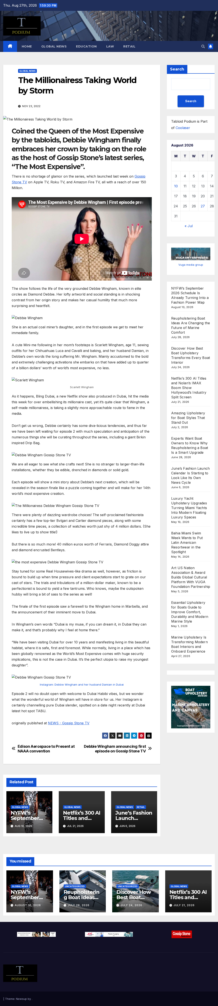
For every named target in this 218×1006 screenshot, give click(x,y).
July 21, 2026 (184, 905)
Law (110, 46)
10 (176, 186)
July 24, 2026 (131, 905)
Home (27, 46)
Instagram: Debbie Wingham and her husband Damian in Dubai (82, 684)
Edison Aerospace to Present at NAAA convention (46, 748)
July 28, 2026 (78, 905)
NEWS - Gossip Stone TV (68, 723)
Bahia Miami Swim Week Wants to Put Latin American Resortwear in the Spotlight (187, 542)
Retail (129, 46)
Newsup (21, 998)
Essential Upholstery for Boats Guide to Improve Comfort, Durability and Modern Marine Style (189, 611)
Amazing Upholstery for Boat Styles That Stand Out (188, 418)
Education (86, 46)
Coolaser (183, 128)
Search (177, 69)
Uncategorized (75, 886)
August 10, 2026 (28, 905)
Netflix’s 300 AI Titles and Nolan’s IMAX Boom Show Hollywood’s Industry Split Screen (189, 387)
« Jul (189, 226)
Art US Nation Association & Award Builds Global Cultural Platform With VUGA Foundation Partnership (190, 577)
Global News (54, 46)
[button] (203, 46)
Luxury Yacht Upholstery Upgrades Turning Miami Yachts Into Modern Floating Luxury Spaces (189, 507)
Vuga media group (190, 264)
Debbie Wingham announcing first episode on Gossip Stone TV (115, 748)
